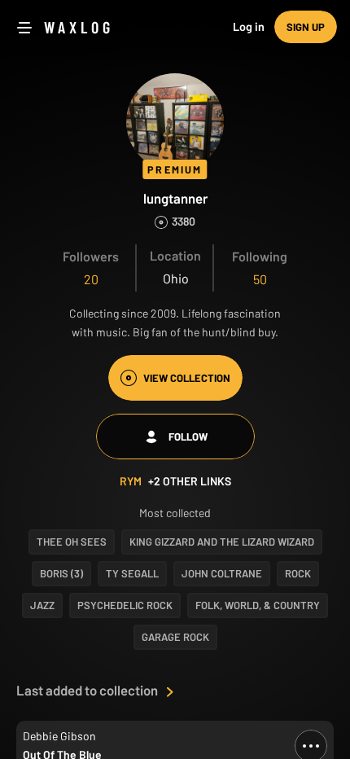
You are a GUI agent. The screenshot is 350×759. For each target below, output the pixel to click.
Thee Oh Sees (72, 541)
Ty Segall (132, 573)
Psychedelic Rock (125, 605)
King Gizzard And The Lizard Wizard (221, 541)
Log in (249, 26)
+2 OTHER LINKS (189, 481)
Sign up (306, 26)
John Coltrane (222, 573)
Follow (188, 436)
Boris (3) (61, 573)
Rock (298, 573)
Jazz (42, 605)
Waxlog (79, 27)
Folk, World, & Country (257, 605)
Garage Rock (175, 636)
